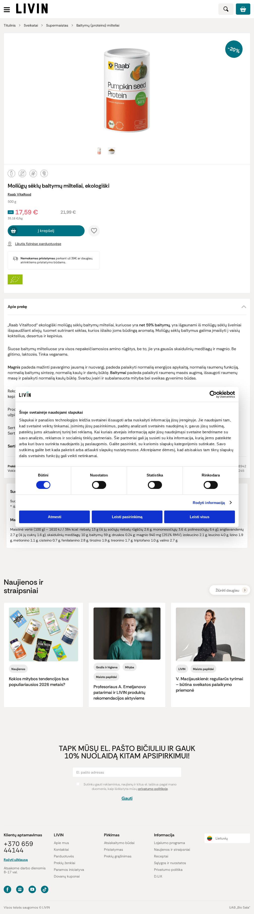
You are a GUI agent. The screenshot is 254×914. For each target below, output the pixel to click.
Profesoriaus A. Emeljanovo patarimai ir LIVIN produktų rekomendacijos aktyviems (120, 692)
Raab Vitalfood (19, 194)
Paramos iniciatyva (69, 869)
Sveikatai (31, 25)
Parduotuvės (64, 856)
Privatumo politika (168, 869)
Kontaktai (61, 849)
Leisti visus (199, 517)
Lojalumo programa (169, 843)
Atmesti (54, 517)
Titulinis (10, 25)
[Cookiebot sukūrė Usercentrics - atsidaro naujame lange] (213, 394)
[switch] (99, 485)
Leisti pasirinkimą (127, 517)
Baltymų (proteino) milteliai (97, 25)
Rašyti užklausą (16, 859)
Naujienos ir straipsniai (172, 849)
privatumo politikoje (153, 789)
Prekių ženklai (64, 863)
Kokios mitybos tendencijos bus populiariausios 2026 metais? (39, 681)
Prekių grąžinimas (117, 856)
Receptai (161, 856)
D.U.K (158, 876)
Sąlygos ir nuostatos (170, 863)
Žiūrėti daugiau (227, 590)
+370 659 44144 (18, 847)
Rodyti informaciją (209, 503)
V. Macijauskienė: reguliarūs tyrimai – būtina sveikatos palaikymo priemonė (209, 684)
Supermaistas (57, 25)
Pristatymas (113, 849)
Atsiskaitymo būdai (119, 843)
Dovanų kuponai (67, 876)
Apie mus (61, 843)
